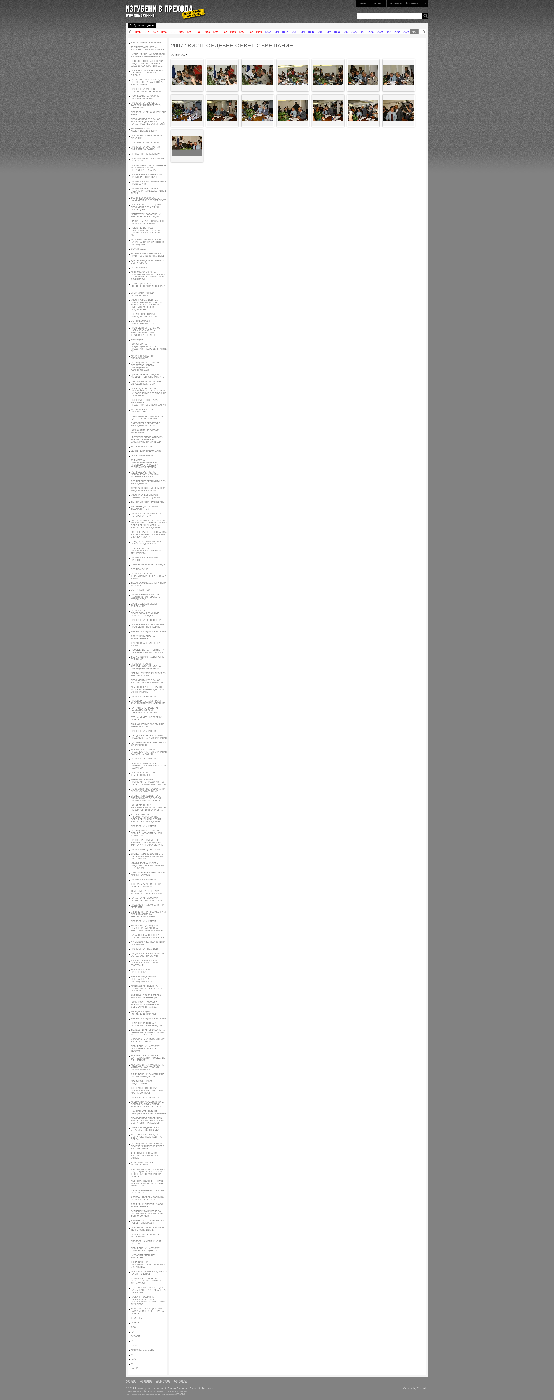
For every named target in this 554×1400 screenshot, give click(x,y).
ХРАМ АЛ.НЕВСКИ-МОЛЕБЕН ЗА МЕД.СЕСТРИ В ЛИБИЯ (148, 489)
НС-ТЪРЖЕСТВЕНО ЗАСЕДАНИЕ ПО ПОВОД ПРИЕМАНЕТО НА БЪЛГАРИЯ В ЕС (148, 82)
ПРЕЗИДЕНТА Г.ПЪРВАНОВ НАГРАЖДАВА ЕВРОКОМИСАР (147, 681)
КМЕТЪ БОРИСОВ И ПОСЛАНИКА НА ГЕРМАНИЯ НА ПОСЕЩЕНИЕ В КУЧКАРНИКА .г (149, 534)
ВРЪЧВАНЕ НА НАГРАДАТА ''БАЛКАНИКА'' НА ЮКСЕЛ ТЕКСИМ (145, 1048)
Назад (130, 31)
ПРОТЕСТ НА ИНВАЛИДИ (144, 949)
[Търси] (425, 16)
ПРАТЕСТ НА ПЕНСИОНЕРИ (145, 154)
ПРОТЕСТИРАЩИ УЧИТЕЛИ (145, 849)
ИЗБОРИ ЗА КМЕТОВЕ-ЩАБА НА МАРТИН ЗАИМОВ (148, 873)
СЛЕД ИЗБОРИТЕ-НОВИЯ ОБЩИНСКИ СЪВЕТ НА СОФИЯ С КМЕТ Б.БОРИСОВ (148, 1090)
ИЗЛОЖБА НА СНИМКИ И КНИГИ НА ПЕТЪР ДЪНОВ (148, 1040)
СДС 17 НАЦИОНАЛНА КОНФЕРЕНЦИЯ (143, 637)
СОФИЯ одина (138, 249)
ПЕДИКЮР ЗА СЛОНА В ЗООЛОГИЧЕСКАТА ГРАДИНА (146, 1024)
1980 (181, 31)
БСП (133, 1363)
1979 (172, 31)
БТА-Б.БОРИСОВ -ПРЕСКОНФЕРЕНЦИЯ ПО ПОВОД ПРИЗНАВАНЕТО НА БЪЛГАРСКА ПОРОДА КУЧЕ (146, 818)
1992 (285, 31)
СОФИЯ (135, 1322)
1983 (207, 31)
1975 (138, 31)
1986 (233, 31)
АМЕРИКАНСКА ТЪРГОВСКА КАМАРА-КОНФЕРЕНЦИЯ (146, 996)
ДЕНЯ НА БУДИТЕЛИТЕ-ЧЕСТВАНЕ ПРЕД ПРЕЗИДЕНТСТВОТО (143, 979)
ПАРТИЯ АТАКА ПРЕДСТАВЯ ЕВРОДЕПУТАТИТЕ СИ (146, 382)
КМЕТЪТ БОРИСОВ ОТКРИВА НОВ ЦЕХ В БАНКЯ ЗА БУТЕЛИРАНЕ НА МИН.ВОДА (147, 439)
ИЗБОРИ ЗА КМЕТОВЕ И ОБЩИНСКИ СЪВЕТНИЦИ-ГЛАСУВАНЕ (144, 962)
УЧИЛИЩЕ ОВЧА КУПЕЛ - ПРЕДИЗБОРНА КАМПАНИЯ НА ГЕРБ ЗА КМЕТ (147, 865)
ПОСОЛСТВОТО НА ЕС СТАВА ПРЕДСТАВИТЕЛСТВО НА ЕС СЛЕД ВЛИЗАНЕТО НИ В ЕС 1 (147, 63)
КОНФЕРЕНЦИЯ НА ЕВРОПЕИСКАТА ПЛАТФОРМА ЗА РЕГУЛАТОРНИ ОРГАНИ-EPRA (149, 807)
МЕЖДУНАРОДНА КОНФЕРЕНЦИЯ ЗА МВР (144, 1012)
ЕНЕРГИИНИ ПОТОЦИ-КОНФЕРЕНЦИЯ (143, 294)
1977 (155, 31)
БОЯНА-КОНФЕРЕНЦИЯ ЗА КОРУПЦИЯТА (145, 1235)
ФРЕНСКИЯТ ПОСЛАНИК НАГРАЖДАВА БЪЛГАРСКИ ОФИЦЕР (145, 1155)
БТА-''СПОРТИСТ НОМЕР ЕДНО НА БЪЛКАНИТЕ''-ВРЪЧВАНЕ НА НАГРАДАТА (148, 1290)
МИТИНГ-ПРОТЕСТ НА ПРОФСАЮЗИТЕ (142, 357)
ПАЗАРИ (135, 1336)
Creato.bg (422, 1388)
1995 (311, 31)
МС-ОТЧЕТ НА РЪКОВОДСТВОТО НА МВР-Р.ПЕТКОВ (149, 1272)
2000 (354, 31)
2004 (389, 31)
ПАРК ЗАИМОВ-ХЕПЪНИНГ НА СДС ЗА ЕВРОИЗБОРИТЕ (147, 417)
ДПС (133, 1354)
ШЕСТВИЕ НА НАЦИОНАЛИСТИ (147, 451)
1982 (198, 31)
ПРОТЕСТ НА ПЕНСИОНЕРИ (146, 620)
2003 (380, 31)
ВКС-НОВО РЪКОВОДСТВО (145, 1097)
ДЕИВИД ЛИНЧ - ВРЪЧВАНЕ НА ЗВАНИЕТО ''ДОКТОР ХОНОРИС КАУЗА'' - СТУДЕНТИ (148, 1032)
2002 (371, 31)
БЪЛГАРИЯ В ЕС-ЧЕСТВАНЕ (146, 42)
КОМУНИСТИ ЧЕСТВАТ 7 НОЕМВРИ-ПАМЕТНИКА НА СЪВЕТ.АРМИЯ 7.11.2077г (145, 1004)
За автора (395, 3)
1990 (267, 31)
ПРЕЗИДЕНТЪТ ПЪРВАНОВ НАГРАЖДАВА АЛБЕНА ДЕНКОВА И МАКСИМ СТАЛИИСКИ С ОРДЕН (145, 331)
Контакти (412, 3)
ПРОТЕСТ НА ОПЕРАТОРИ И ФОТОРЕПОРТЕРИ (146, 514)
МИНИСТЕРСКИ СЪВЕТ (143, 1350)
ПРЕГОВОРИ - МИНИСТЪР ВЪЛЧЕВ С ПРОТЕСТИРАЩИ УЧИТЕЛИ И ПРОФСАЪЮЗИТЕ (147, 842)
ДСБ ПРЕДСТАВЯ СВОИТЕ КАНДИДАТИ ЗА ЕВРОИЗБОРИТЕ (148, 199)
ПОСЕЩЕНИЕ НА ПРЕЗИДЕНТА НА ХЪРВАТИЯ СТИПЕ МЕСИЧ (147, 651)
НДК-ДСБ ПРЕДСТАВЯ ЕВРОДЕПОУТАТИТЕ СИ (144, 315)
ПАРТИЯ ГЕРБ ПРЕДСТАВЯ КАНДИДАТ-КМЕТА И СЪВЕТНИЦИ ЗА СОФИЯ (145, 710)
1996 (319, 31)
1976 (146, 31)
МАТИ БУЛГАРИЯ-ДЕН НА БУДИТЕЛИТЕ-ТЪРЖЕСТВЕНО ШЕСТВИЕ (147, 988)
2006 (406, 31)
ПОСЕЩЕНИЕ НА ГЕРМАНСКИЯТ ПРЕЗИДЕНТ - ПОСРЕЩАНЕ (148, 625)
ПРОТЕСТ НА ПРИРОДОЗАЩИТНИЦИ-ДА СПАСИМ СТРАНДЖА (145, 613)
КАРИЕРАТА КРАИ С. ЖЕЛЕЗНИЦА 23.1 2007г (144, 129)
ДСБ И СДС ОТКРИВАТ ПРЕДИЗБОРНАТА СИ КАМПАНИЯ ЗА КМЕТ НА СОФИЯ (149, 751)
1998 (337, 31)
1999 (345, 31)
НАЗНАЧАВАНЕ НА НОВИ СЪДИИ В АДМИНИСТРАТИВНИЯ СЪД (148, 55)
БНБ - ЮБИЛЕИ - (139, 267)
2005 (397, 31)
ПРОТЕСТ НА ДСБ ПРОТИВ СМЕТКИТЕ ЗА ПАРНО (145, 148)
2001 (363, 31)
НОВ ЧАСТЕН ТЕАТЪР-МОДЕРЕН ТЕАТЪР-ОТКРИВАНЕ (148, 1228)
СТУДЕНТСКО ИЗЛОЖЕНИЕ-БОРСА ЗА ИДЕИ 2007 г (146, 542)
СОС (133, 1327)
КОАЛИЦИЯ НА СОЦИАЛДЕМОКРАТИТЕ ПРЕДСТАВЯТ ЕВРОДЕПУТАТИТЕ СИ (149, 347)
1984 (216, 31)
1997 (328, 31)
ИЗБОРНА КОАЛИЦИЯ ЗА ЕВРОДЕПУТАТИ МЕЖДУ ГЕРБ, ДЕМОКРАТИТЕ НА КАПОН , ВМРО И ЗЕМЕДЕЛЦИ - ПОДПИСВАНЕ (147, 305)
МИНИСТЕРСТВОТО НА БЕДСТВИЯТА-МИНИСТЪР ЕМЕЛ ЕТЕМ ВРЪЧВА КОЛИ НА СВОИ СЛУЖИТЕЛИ (148, 275)
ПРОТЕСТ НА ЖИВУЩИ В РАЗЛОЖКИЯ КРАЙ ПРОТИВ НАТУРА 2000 (146, 105)
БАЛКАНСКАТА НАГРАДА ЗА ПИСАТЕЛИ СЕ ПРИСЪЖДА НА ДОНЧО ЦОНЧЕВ (147, 1213)
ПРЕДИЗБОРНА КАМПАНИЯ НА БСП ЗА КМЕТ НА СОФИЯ (147, 954)
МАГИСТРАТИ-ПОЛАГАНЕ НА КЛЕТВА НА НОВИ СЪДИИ (146, 215)
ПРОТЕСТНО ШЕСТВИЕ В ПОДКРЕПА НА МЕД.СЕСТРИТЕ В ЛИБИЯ (149, 190)
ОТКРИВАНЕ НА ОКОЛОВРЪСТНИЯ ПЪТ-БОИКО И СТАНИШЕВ (148, 1264)
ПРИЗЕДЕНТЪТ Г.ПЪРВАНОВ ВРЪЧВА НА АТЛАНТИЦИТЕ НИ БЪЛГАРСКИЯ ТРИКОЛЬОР (147, 1120)
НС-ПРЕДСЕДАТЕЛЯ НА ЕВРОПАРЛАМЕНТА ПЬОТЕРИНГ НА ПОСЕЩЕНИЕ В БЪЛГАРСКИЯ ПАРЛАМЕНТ (148, 392)
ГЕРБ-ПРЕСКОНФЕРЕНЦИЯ (145, 142)
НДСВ (134, 1345)
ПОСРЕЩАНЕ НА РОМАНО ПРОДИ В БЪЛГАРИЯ (145, 97)
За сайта (378, 3)
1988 (250, 31)
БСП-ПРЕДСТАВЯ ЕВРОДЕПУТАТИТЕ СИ (143, 322)
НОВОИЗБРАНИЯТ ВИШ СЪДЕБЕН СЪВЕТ (143, 773)
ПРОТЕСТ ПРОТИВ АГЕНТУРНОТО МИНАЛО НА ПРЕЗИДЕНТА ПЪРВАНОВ (146, 666)
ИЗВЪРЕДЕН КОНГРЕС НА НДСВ (148, 564)
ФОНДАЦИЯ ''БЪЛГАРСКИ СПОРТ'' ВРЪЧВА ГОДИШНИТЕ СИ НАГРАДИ (147, 1280)
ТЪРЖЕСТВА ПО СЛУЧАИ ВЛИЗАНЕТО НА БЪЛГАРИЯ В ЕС (148, 48)
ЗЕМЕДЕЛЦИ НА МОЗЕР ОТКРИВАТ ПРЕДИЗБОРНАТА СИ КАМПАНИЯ (148, 765)
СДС (133, 1331)
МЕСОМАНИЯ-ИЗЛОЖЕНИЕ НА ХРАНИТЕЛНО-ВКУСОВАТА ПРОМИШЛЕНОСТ (147, 1067)
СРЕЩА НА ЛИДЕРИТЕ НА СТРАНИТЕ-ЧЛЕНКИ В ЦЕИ (145, 1128)
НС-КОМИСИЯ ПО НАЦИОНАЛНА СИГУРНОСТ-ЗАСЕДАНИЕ (148, 790)
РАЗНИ (134, 1368)
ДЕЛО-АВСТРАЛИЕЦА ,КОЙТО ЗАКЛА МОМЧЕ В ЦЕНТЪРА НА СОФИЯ (147, 1311)
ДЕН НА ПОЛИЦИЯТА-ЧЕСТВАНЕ (148, 631)
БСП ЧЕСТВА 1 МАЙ (141, 446)
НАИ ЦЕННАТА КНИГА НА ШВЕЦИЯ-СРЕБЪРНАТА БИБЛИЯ (148, 1112)
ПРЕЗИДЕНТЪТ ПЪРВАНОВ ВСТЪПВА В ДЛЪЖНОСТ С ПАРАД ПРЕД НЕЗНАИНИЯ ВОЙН (148, 121)
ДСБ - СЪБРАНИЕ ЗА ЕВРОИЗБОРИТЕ (142, 410)
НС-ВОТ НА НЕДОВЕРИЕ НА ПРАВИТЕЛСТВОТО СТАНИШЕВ (148, 254)
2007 (415, 31)
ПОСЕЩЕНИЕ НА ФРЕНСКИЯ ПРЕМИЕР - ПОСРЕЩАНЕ (146, 175)
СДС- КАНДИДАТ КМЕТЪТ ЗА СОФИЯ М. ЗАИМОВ (146, 885)
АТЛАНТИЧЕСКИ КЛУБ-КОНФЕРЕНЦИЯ (143, 1163)
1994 (302, 31)
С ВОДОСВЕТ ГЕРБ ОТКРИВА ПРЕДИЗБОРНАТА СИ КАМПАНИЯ (149, 736)
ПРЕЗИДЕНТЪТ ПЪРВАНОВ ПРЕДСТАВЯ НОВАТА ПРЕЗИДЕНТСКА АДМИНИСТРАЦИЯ (145, 366)
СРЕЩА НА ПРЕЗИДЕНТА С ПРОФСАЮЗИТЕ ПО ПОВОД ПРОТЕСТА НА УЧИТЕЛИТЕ (146, 798)
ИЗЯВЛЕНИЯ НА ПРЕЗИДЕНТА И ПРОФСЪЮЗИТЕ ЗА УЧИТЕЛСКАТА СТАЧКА (148, 914)
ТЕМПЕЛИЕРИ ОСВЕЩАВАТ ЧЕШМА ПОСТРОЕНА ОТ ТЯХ (146, 892)
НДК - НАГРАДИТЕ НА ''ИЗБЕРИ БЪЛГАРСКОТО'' (147, 261)
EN (424, 3)
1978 (164, 31)
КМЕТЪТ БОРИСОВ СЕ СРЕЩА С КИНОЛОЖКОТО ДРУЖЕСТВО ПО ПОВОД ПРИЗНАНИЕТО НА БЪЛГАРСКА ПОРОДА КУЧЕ (149, 524)
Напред (424, 31)
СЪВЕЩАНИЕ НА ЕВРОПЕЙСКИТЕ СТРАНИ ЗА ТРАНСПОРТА (146, 550)
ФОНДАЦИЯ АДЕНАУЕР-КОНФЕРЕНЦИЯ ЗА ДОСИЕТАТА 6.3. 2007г (148, 286)
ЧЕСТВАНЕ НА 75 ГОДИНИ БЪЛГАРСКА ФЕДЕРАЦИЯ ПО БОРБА (146, 1136)
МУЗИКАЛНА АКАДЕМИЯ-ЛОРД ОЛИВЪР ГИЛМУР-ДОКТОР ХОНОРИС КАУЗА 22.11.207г (147, 1104)
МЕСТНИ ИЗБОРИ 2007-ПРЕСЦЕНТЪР (143, 970)
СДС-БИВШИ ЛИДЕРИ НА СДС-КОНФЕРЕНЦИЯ (147, 1205)
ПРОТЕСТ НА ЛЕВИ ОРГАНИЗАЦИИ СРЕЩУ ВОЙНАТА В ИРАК (148, 576)
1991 (276, 31)
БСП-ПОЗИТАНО (139, 569)
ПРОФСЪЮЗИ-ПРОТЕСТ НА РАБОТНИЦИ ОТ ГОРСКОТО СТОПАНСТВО (145, 596)
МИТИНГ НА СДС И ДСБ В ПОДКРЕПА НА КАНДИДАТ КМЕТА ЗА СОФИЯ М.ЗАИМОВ (147, 928)
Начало (363, 3)
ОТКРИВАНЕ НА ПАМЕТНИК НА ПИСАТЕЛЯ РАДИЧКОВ (147, 1075)
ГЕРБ (134, 1359)
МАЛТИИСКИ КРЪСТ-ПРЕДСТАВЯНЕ (142, 1082)
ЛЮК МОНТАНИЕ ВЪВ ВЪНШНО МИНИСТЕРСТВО (147, 725)
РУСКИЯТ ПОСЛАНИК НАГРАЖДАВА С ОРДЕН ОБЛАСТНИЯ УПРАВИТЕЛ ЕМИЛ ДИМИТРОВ (148, 1300)
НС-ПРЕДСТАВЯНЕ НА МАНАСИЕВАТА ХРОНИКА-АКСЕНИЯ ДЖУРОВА (145, 474)
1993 (293, 31)
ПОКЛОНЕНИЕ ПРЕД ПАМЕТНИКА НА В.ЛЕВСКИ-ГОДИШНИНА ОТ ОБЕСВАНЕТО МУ (147, 231)
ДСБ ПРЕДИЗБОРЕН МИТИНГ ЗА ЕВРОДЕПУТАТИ (148, 482)
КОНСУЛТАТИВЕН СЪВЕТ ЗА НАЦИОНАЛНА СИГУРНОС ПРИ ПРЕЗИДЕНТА (147, 242)
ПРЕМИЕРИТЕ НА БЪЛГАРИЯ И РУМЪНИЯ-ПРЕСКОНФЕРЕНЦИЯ (148, 702)
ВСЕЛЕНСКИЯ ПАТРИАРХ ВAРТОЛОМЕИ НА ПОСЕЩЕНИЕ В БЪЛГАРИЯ (148, 1057)
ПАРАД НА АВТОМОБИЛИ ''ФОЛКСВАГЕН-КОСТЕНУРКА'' (147, 899)
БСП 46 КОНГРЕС (140, 590)
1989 (259, 31)
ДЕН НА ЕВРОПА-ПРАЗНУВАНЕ (147, 502)
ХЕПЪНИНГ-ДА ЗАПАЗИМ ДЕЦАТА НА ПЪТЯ (144, 507)
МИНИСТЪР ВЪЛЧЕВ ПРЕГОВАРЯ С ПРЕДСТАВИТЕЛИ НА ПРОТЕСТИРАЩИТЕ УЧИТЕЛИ (148, 782)
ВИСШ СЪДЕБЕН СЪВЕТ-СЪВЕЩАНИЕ (144, 605)
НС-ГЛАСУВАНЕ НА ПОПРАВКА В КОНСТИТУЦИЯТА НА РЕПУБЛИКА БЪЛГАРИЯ (148, 167)
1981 (190, 31)
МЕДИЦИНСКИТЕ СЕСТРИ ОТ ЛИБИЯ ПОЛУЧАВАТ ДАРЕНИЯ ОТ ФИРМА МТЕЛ (147, 689)
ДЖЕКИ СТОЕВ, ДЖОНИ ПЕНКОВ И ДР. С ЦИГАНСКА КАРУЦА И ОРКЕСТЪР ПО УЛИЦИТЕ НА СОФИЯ (148, 1173)
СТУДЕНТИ (136, 1318)
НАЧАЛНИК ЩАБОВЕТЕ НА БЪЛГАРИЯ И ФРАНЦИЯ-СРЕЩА (148, 936)
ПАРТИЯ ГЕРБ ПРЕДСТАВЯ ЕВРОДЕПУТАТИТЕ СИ (145, 424)
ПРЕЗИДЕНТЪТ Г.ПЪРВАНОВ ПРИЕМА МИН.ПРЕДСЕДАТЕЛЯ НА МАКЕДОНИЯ (147, 1146)
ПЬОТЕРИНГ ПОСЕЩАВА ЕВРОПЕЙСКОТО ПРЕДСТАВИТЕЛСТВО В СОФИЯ (148, 402)
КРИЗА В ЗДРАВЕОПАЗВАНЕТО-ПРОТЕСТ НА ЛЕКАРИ (148, 222)
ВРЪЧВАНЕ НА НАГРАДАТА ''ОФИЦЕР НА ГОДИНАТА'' (145, 1249)
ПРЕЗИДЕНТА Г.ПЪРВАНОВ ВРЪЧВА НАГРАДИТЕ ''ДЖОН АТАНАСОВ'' (146, 833)
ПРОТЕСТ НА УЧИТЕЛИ (143, 696)
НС (132, 1341)
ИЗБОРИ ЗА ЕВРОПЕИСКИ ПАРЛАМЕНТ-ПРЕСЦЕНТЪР (145, 496)
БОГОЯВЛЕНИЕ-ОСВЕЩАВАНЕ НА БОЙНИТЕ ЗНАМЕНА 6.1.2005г (147, 72)
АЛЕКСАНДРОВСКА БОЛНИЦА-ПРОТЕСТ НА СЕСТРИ (147, 1198)
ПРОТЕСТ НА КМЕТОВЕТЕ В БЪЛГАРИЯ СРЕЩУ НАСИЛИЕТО (148, 90)
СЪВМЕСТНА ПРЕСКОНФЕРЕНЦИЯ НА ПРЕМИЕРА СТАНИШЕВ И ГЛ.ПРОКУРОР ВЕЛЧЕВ (144, 463)
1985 (224, 31)
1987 (241, 31)
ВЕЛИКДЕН (137, 339)
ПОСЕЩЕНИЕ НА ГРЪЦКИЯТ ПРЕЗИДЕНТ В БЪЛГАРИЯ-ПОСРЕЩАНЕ (146, 207)
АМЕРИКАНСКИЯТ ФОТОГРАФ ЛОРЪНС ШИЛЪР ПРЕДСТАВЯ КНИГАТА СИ (147, 1183)
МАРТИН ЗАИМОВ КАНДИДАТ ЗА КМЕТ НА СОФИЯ (148, 674)
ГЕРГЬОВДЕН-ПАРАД (142, 455)
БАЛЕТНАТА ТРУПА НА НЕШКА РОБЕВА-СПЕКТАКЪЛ (147, 1221)
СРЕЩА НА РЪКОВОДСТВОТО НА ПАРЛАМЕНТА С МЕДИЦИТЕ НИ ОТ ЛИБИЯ (147, 856)
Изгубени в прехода (164, 9)
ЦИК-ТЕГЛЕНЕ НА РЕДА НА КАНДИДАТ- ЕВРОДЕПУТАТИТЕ (147, 375)
